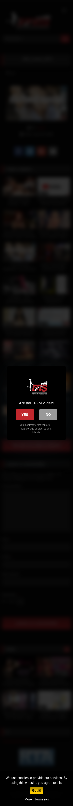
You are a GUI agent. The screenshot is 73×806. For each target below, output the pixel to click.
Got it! (36, 790)
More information (37, 799)
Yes (24, 414)
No (48, 414)
